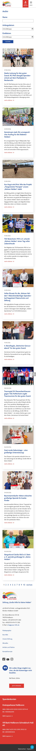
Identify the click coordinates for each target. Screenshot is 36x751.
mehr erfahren (8, 100)
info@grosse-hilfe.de (13, 625)
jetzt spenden (26, 5)
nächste (29, 585)
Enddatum (7, 33)
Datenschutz (22, 749)
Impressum (30, 749)
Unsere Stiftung (7, 639)
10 (24, 585)
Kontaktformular (7, 651)
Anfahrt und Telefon (9, 647)
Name (5, 17)
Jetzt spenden (16, 686)
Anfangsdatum (8, 25)
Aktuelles (5, 643)
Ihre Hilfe (5, 635)
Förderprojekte (7, 630)
